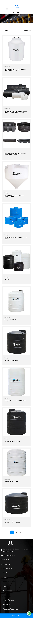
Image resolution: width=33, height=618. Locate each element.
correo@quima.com (18, 12)
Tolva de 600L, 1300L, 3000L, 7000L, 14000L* (14, 196)
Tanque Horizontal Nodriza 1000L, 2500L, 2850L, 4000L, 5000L (15, 112)
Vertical (7, 279)
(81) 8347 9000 (15, 12)
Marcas (5, 577)
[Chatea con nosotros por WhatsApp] (29, 614)
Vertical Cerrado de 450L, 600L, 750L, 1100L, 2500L (15, 70)
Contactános (7, 591)
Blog (4, 586)
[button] (7, 9)
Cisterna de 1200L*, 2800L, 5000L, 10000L (16, 238)
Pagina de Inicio (8, 568)
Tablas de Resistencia (10, 609)
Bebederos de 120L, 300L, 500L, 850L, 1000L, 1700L (15, 154)
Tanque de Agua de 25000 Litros (15, 401)
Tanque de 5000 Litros (12, 522)
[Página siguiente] (21, 532)
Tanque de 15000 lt (11, 481)
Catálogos (6, 604)
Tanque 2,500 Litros (11, 360)
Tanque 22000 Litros (11, 320)
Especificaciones (9, 582)
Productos (6, 573)
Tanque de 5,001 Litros (12, 441)
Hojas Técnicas (8, 600)
